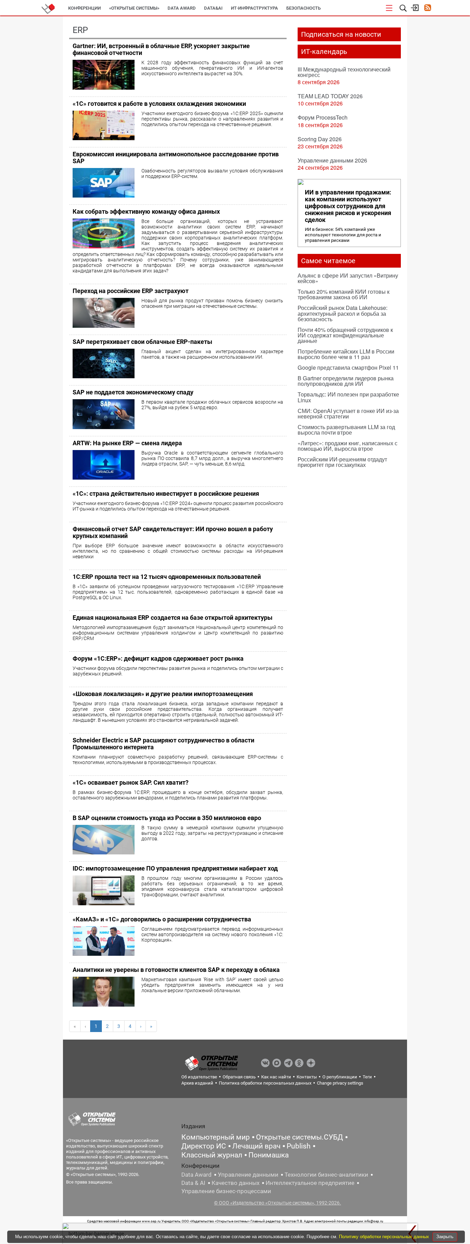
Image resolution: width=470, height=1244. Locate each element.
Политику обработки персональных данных (384, 1236)
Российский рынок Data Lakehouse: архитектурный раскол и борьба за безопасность (342, 313)
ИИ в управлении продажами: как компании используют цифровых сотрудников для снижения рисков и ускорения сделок (348, 206)
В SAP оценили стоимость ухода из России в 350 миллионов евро (167, 817)
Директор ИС (203, 1146)
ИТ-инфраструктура (254, 8)
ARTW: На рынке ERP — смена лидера (127, 443)
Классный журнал (211, 1155)
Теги (367, 1076)
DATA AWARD (182, 8)
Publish (299, 1146)
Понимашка (268, 1155)
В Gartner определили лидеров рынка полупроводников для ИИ (346, 381)
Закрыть (444, 1236)
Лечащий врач (256, 1146)
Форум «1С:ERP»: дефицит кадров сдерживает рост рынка (158, 658)
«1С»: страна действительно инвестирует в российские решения (166, 493)
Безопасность (303, 8)
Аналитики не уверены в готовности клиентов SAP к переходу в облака (176, 969)
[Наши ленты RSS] (427, 8)
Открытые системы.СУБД (299, 1137)
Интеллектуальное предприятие (310, 1182)
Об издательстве (199, 1076)
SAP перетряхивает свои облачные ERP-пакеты (142, 341)
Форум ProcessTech (323, 117)
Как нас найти (276, 1076)
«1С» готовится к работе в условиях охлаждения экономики (159, 103)
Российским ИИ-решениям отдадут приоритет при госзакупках (342, 462)
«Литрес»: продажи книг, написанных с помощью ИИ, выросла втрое (347, 445)
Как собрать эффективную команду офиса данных (146, 211)
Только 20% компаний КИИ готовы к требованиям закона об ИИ (343, 294)
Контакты (307, 1076)
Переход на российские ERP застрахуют (131, 290)
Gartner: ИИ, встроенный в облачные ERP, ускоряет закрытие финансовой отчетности (161, 49)
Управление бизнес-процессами (226, 1191)
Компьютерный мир (215, 1137)
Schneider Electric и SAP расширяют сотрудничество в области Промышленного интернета (163, 744)
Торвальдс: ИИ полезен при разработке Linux (348, 397)
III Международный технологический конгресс (344, 72)
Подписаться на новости (341, 34)
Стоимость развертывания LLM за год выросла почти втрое (346, 429)
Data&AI (213, 8)
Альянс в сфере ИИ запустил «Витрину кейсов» (348, 278)
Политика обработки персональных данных (265, 1083)
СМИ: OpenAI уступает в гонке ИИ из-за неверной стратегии (348, 413)
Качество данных (235, 1182)
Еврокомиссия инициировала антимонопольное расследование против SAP (176, 157)
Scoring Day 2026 (320, 139)
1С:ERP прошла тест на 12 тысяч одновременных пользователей (167, 576)
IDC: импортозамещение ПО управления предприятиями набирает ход (175, 868)
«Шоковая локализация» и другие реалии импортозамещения (163, 693)
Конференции (84, 8)
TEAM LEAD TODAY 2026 (330, 96)
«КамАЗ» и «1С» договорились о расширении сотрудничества (162, 919)
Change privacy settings (340, 1083)
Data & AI (193, 1182)
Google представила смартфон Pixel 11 (348, 367)
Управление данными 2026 (332, 160)
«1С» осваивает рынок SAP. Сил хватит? (131, 782)
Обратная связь (239, 1076)
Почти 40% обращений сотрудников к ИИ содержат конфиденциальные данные (345, 335)
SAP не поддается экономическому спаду (133, 392)
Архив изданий (197, 1083)
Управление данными (248, 1174)
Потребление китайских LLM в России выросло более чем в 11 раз (346, 354)
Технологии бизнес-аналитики (326, 1174)
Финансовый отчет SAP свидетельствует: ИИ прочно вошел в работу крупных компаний (173, 532)
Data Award (196, 1174)
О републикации (339, 1076)
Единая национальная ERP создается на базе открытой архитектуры (173, 617)
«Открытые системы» (134, 8)
